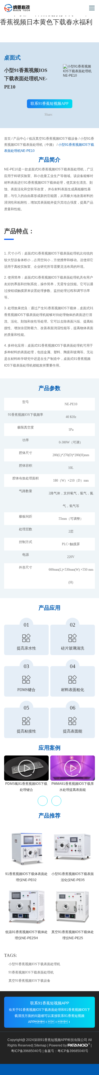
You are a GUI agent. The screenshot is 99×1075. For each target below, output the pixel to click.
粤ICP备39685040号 (26, 1051)
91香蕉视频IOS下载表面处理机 (31, 972)
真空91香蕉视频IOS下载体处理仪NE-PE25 (72, 935)
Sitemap (40, 1045)
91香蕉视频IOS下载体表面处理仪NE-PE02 (26, 877)
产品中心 (19, 139)
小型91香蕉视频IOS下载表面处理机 (34, 964)
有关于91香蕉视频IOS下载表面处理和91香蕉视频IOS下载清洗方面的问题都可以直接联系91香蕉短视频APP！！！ (49, 1016)
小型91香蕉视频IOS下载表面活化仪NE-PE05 (72, 877)
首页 (7, 139)
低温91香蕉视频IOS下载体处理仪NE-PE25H (26, 935)
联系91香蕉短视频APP (49, 104)
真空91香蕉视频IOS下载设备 (29, 981)
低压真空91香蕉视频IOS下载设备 (53, 139)
